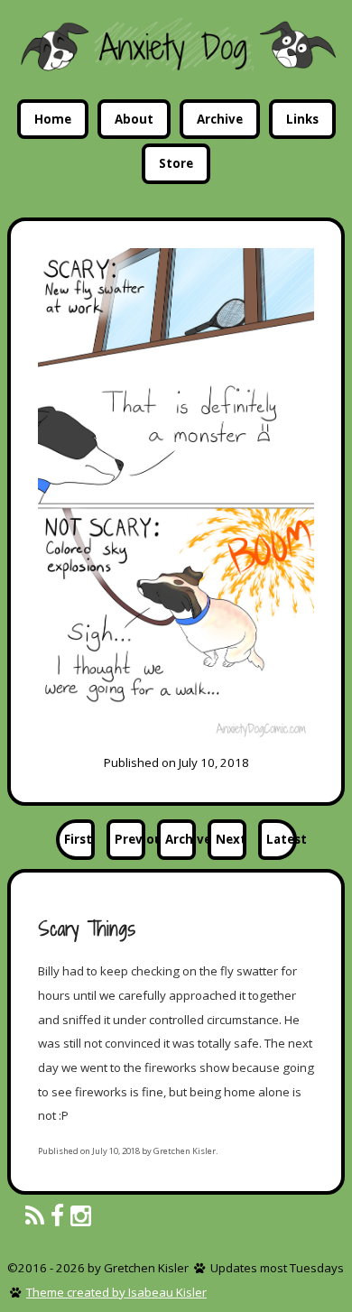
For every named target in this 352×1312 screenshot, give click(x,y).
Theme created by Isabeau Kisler (116, 1292)
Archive (220, 119)
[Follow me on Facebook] (57, 1217)
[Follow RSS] (34, 1217)
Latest (281, 839)
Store (176, 163)
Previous (130, 839)
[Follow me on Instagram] (80, 1217)
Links (302, 119)
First (78, 839)
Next (231, 839)
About (134, 119)
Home (52, 119)
